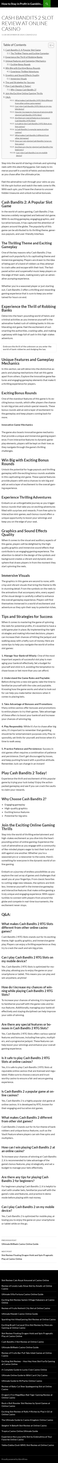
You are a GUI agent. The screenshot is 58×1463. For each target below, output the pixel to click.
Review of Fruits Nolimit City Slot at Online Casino (26, 1308)
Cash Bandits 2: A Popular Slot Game (23, 50)
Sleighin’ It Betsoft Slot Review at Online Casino (24, 1425)
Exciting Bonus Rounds (20, 64)
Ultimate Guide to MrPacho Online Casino (22, 1381)
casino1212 (31, 35)
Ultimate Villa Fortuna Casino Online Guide (22, 1294)
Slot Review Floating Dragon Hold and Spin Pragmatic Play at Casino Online (27, 1255)
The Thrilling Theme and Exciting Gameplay (30, 53)
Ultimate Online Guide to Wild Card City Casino (24, 1375)
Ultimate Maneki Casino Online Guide (20, 1313)
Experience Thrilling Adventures (25, 71)
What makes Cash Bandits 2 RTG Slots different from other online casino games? (34, 101)
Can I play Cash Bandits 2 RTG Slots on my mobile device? (33, 107)
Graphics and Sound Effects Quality (22, 75)
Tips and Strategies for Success (20, 82)
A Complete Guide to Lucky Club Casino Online (24, 1369)
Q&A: (8, 97)
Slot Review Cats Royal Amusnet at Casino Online (25, 1280)
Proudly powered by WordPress (14, 1459)
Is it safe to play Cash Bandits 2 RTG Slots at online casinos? (33, 125)
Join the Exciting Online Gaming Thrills (24, 93)
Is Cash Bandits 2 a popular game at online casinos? (32, 130)
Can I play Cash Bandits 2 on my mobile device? (31, 154)
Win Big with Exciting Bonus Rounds (22, 68)
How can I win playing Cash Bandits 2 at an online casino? (33, 142)
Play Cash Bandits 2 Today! (18, 86)
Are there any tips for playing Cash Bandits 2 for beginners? (34, 148)
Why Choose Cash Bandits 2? (23, 89)
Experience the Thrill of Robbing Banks (24, 57)
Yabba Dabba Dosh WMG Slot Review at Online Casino (28, 1445)
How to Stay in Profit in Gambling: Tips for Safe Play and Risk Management (22, 3)
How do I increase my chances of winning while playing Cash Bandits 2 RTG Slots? (34, 113)
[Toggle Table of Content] (49, 45)
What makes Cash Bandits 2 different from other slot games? (32, 136)
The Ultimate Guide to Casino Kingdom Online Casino (27, 1420)
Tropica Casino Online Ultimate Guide (20, 1431)
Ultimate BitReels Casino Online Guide (20, 1242)
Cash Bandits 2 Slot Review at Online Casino (23, 1341)
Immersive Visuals (19, 78)
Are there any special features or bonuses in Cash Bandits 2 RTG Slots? (32, 119)
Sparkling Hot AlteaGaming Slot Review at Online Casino (29, 1319)
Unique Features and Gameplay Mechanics (25, 61)
